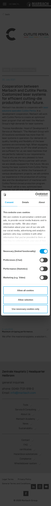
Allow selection (25, 300)
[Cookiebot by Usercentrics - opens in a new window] (36, 194)
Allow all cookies (25, 290)
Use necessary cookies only (25, 309)
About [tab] (42, 202)
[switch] (44, 260)
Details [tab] (25, 202)
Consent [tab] (9, 202)
